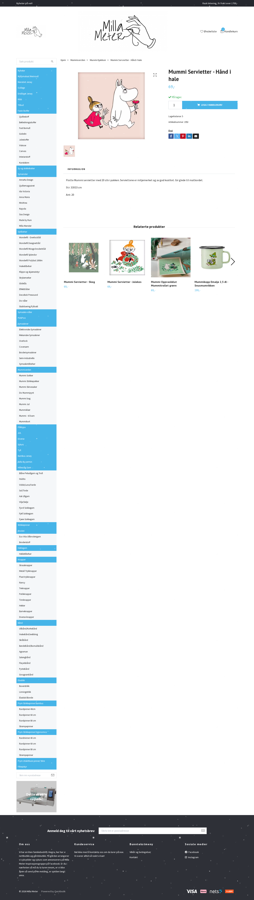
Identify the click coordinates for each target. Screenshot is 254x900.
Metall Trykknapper (28, 571)
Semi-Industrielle (26, 358)
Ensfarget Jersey (25, 93)
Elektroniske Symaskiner (30, 329)
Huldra (22, 479)
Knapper (22, 559)
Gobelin (22, 133)
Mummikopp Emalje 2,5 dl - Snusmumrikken (211, 283)
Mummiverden (24, 369)
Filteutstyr (22, 766)
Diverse (21, 438)
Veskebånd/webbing (28, 634)
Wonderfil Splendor (28, 254)
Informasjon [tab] (76, 169)
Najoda (22, 208)
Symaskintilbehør (27, 363)
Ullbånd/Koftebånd (28, 628)
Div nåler (23, 300)
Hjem (63, 60)
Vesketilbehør (25, 266)
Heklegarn (22, 548)
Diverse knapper (26, 617)
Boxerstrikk (24, 686)
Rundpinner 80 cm (27, 720)
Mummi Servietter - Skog (79, 282)
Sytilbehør (22, 231)
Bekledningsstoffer (27, 122)
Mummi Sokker (26, 375)
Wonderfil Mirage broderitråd (32, 248)
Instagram (193, 857)
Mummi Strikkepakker (29, 381)
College (21, 87)
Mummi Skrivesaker (28, 386)
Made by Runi (25, 220)
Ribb (20, 99)
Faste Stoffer (23, 110)
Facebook (193, 852)
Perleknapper (25, 594)
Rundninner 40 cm (27, 738)
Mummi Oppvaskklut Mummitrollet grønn (164, 283)
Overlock (23, 340)
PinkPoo (22, 317)
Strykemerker (25, 277)
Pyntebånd (24, 668)
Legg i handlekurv (211, 104)
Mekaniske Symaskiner (29, 335)
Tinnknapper (25, 599)
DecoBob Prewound (28, 294)
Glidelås (22, 283)
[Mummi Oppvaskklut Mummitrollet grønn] (171, 257)
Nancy (22, 582)
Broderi (21, 530)
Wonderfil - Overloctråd (30, 237)
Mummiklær (24, 409)
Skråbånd (23, 640)
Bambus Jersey (25, 455)
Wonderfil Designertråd (29, 243)
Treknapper (24, 588)
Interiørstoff (24, 156)
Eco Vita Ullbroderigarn (30, 536)
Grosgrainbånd (26, 674)
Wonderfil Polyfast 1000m (31, 260)
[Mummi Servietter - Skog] (84, 257)
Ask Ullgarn (24, 496)
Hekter (22, 605)
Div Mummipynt (26, 392)
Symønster (23, 174)
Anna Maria (24, 197)
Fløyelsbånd (24, 663)
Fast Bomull (24, 128)
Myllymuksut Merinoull (28, 76)
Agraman (23, 651)
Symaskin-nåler (25, 312)
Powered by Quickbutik (53, 891)
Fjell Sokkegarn (26, 513)
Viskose (22, 145)
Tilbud (21, 105)
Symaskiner (23, 323)
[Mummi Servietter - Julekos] (127, 257)
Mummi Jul (24, 404)
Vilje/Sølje (23, 502)
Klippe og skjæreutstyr (29, 271)
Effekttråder (24, 289)
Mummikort (24, 421)
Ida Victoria (24, 191)
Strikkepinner (24, 525)
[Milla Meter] (31, 32)
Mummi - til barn (27, 415)
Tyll (19, 450)
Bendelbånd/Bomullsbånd (31, 645)
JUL (19, 432)
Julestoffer (24, 139)
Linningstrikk (25, 691)
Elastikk (21, 680)
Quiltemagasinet (27, 185)
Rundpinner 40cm (27, 709)
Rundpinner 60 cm (27, 714)
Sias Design (24, 214)
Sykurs (21, 444)
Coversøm (24, 346)
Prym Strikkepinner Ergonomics (32, 732)
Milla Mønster (25, 225)
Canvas (22, 151)
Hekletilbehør (25, 553)
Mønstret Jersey (25, 82)
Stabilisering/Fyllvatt (28, 306)
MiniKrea (23, 202)
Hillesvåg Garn (24, 467)
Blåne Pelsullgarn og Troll (31, 473)
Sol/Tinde (23, 490)
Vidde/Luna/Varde (27, 484)
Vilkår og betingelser (140, 852)
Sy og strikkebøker (26, 168)
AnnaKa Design (26, 179)
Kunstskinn (24, 162)
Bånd (20, 622)
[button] (232, 261)
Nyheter (21, 70)
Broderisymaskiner (27, 352)
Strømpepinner (26, 726)
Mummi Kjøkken (98, 60)
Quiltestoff (24, 116)
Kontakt (134, 857)
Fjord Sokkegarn (26, 507)
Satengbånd (24, 657)
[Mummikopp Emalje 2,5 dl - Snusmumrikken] (214, 257)
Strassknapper (25, 565)
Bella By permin (25, 461)
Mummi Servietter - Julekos (124, 282)
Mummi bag (24, 398)
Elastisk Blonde (26, 697)
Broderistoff (24, 542)
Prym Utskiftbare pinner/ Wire (31, 761)
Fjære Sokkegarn (27, 519)
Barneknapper (25, 611)
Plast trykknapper (27, 576)
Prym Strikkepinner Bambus (30, 703)
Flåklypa (22, 427)
